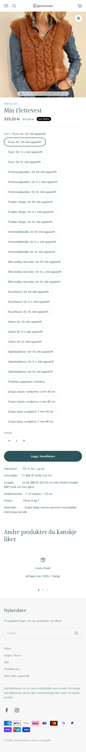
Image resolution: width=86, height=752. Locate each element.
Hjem (7, 648)
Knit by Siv (10, 103)
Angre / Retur (12, 655)
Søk (6, 662)
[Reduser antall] (9, 441)
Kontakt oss (11, 669)
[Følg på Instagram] (17, 710)
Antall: (8, 433)
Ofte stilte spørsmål (16, 676)
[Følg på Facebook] (6, 710)
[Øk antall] (24, 441)
